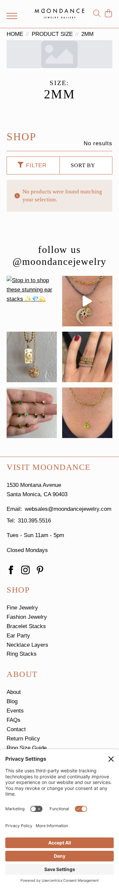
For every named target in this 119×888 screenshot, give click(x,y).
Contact (16, 729)
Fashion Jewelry (27, 617)
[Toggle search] (96, 13)
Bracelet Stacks (26, 626)
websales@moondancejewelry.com (68, 509)
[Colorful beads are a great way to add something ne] (87, 301)
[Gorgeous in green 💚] (32, 413)
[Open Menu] (12, 16)
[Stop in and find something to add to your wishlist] (87, 357)
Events (15, 711)
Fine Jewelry (22, 608)
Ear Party (18, 635)
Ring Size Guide (27, 748)
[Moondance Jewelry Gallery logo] (59, 13)
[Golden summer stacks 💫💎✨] (32, 357)
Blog (12, 701)
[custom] (40, 570)
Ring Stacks (22, 654)
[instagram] (25, 570)
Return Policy (23, 738)
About (14, 692)
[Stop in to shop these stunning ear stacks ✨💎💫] (32, 301)
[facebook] (11, 570)
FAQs (13, 720)
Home (15, 34)
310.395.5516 (34, 520)
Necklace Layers (27, 645)
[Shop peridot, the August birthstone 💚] (87, 413)
